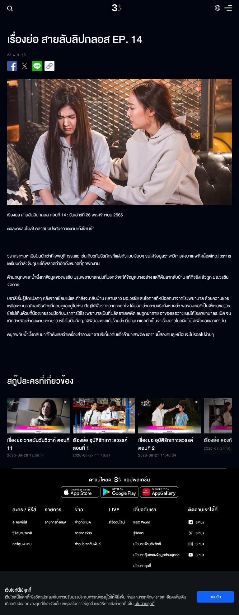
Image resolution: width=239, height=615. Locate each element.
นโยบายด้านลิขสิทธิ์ (147, 544)
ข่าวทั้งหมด (83, 522)
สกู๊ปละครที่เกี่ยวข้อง (40, 381)
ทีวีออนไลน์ (117, 522)
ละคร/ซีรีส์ (19, 522)
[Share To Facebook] (12, 66)
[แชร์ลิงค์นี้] (49, 66)
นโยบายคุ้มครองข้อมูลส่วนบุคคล (156, 555)
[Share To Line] (37, 66)
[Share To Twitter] (25, 66)
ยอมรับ (215, 597)
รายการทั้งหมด (55, 522)
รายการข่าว (83, 533)
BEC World (141, 522)
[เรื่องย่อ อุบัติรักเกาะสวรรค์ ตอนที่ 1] (104, 415)
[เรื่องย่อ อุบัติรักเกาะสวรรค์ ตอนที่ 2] (169, 415)
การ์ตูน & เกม (22, 544)
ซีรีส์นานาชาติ (22, 533)
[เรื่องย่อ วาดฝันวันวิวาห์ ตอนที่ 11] (38, 415)
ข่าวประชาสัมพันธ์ (88, 544)
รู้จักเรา (138, 533)
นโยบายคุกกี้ (142, 566)
